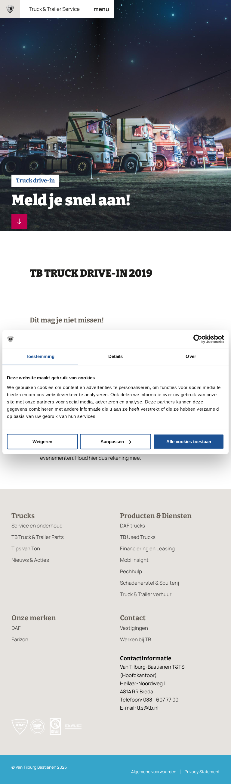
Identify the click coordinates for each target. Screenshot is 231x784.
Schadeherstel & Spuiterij (149, 582)
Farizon (19, 639)
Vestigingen (134, 627)
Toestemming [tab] (40, 356)
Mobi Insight (134, 559)
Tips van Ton (25, 548)
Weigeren (42, 441)
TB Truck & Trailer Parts (37, 537)
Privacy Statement (202, 771)
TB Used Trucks (138, 537)
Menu (101, 9)
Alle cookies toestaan (188, 441)
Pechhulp (131, 571)
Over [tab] (191, 356)
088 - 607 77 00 (160, 699)
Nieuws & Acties (30, 559)
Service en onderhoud (37, 525)
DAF (16, 627)
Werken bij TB (135, 639)
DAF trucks (132, 525)
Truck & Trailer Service (54, 8)
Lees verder (19, 221)
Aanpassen (112, 441)
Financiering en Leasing (147, 548)
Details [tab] (115, 356)
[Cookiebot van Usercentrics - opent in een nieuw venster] (197, 339)
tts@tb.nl (148, 707)
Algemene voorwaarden (153, 771)
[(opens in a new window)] (73, 727)
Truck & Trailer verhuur (145, 594)
